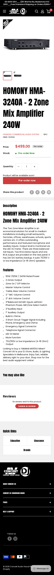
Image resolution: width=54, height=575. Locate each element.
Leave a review (27, 406)
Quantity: (8, 166)
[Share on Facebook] (32, 192)
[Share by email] (49, 192)
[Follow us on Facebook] (10, 539)
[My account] (42, 11)
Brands (27, 450)
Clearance (39, 441)
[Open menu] (4, 11)
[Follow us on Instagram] (15, 539)
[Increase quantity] (34, 166)
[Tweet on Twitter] (43, 192)
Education (15, 441)
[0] (48, 11)
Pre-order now (27, 180)
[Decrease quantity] (18, 166)
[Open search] (36, 11)
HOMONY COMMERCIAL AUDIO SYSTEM (21, 134)
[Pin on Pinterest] (37, 192)
